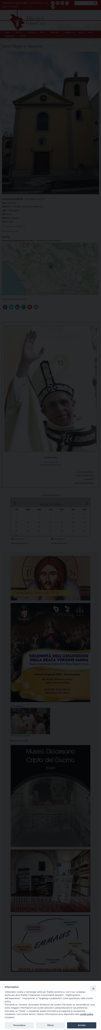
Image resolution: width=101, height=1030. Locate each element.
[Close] (93, 988)
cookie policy (86, 1014)
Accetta (81, 1025)
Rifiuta (50, 1025)
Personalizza (19, 1025)
